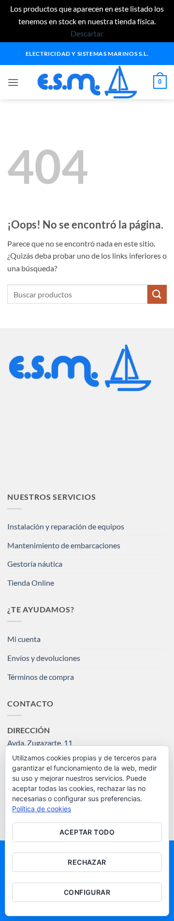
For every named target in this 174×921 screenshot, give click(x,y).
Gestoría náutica (34, 563)
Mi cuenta (24, 638)
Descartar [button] (87, 33)
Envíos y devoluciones (43, 657)
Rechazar (87, 862)
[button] (13, 82)
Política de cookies (41, 809)
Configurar (87, 892)
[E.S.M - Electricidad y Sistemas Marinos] (87, 82)
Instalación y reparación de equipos (65, 526)
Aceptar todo (87, 832)
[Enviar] (157, 294)
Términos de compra (40, 676)
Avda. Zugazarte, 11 (39, 742)
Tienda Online (30, 582)
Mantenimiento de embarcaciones (63, 545)
